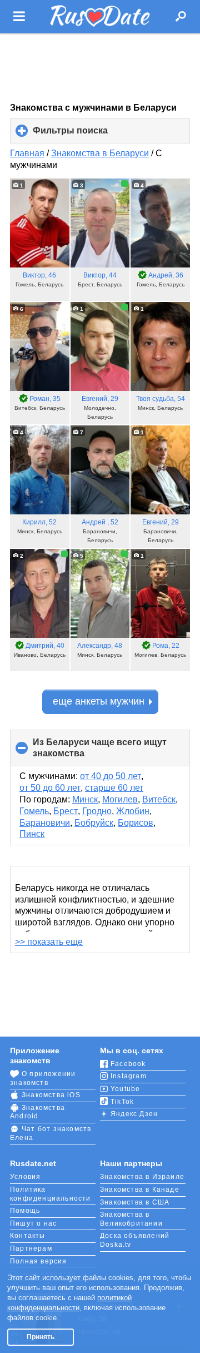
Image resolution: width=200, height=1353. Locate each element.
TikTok (122, 1102)
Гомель (34, 811)
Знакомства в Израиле (142, 1177)
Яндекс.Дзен (134, 1114)
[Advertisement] (100, 68)
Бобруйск (93, 822)
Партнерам (31, 1248)
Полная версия (38, 1261)
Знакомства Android (37, 1112)
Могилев (120, 799)
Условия (25, 1177)
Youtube (125, 1089)
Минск (85, 799)
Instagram (129, 1076)
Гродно (97, 811)
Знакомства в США (134, 1202)
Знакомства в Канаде (139, 1189)
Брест (65, 811)
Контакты (28, 1236)
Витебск (159, 799)
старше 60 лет (114, 787)
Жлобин (132, 811)
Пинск (31, 834)
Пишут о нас (33, 1223)
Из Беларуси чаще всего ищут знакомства (100, 751)
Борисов (135, 822)
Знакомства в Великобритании (131, 1219)
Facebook (128, 1064)
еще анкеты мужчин (98, 701)
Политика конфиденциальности (50, 1194)
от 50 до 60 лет (50, 787)
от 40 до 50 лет (110, 776)
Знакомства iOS (51, 1095)
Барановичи (44, 822)
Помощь (25, 1211)
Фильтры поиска (89, 134)
